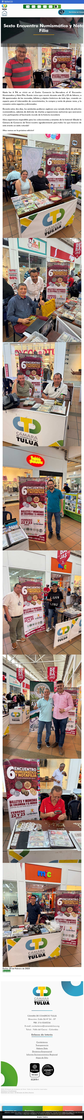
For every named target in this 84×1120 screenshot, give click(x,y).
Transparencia (42, 1045)
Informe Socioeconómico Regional (42, 1054)
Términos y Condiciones (9, 1091)
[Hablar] (56, 6)
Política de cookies (67, 1112)
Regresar (6, 971)
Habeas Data (42, 1048)
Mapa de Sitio (42, 1058)
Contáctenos (42, 1042)
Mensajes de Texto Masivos (25, 1092)
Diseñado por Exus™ (8, 1092)
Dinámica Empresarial (42, 1051)
